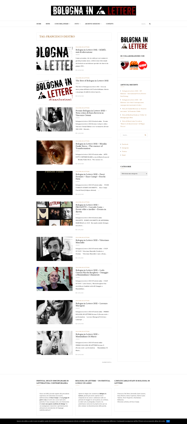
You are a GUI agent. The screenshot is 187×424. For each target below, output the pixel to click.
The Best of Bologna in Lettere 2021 (92, 81)
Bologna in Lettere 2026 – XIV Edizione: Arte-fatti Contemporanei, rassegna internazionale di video (132, 102)
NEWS (48, 24)
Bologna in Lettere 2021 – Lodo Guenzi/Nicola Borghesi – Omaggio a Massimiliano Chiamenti (92, 272)
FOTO (77, 24)
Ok (168, 421)
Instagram (125, 148)
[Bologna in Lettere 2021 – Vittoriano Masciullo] (55, 249)
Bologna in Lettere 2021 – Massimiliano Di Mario (87, 335)
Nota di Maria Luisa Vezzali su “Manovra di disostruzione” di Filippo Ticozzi (132, 123)
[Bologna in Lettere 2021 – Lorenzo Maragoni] (55, 312)
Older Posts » (107, 362)
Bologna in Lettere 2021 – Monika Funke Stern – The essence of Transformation (91, 146)
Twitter (124, 151)
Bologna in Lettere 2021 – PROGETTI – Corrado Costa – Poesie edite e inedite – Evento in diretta (91, 208)
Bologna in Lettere (83, 47)
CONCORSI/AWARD (61, 24)
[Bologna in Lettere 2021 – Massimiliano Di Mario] (55, 343)
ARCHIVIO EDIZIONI (92, 24)
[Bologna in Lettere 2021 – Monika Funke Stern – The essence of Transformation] (55, 152)
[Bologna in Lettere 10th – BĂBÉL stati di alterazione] (55, 58)
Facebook (125, 144)
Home (39, 24)
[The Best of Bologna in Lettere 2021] (55, 89)
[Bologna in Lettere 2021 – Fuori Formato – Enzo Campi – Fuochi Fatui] (55, 183)
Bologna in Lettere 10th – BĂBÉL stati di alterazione (91, 51)
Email (123, 155)
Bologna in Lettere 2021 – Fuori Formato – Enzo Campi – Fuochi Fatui (90, 176)
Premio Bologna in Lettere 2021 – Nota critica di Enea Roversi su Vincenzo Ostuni (91, 113)
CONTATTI (109, 24)
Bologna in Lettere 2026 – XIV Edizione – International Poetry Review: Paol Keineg (133, 93)
